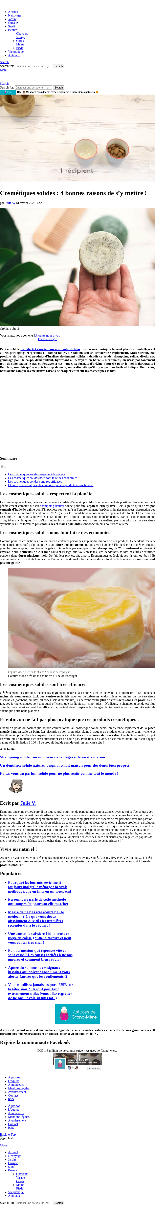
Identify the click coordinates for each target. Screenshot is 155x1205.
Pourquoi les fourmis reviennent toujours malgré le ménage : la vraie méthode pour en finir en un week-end (39, 886)
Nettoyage (14, 15)
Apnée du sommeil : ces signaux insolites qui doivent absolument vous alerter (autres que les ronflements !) (39, 971)
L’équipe (13, 1081)
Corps (20, 40)
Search (58, 66)
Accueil (13, 11)
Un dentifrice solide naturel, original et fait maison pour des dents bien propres (65, 765)
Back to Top (8, 1134)
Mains (20, 44)
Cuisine (13, 22)
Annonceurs (16, 1084)
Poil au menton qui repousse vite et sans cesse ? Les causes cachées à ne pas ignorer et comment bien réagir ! (40, 954)
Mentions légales (18, 1088)
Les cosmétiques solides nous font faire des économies (42, 478)
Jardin (12, 19)
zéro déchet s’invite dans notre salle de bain (50, 349)
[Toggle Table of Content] (3, 467)
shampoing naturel (52, 506)
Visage (20, 37)
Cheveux (22, 33)
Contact (13, 1095)
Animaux (14, 55)
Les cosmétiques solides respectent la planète (36, 474)
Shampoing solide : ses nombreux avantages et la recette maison (52, 757)
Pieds (19, 48)
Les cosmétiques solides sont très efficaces (35, 481)
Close (3, 1145)
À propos (14, 1077)
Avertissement (17, 1092)
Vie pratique (16, 51)
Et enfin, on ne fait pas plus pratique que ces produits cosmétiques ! (50, 485)
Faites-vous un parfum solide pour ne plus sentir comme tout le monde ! (59, 773)
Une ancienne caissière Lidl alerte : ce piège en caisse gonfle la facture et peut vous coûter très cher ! (39, 937)
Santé (11, 26)
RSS (11, 1099)
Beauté (12, 30)
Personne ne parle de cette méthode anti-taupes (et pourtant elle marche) (38, 901)
